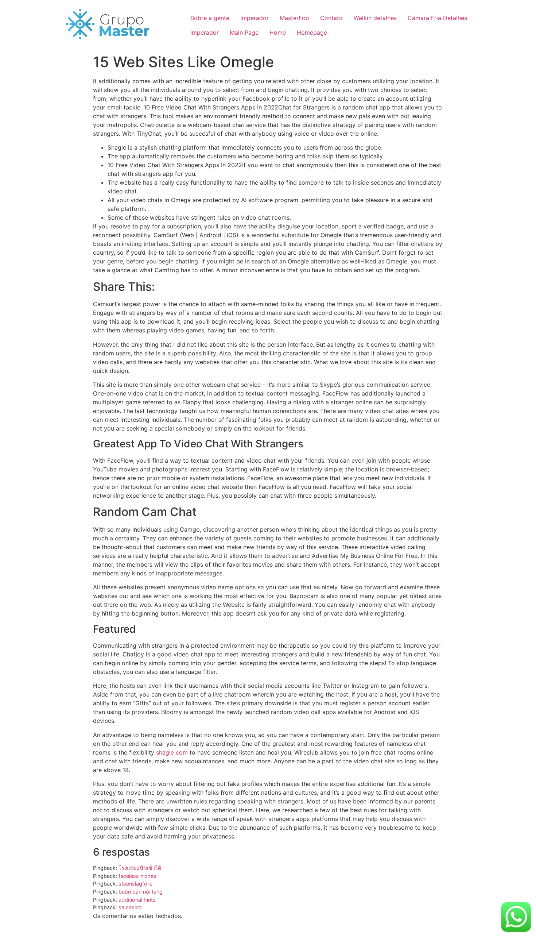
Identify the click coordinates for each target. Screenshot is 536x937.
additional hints (137, 899)
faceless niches (137, 876)
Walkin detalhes (375, 18)
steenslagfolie (135, 883)
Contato (331, 18)
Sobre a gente (209, 18)
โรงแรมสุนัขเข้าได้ (140, 868)
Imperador (254, 18)
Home (277, 32)
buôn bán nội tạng (141, 891)
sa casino (130, 907)
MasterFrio (294, 18)
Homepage (312, 32)
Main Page (244, 32)
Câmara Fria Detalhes (437, 18)
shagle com (172, 752)
